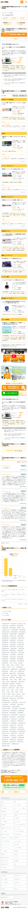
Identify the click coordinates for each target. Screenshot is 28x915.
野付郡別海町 (20, 646)
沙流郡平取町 (13, 625)
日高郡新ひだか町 (6, 629)
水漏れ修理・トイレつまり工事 (7, 837)
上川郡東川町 (13, 721)
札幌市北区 (4, 687)
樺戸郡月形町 (13, 741)
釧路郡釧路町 (13, 650)
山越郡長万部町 (21, 675)
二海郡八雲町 (5, 677)
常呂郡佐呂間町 (13, 634)
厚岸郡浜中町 (5, 644)
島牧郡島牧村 (5, 671)
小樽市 (3, 681)
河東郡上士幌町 (5, 631)
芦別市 (12, 692)
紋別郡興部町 (20, 636)
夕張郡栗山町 (5, 741)
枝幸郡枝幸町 (13, 716)
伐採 (15, 801)
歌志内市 (4, 667)
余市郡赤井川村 (21, 723)
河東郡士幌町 (22, 629)
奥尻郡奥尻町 (5, 673)
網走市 (13, 694)
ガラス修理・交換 (18, 834)
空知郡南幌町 (14, 723)
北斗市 (11, 663)
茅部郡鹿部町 (19, 677)
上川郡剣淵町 (5, 704)
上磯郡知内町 (19, 667)
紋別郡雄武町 (14, 638)
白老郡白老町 (20, 640)
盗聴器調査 (17, 860)
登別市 (12, 665)
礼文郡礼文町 (22, 714)
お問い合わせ (17, 882)
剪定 (2, 801)
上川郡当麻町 (20, 735)
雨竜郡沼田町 (21, 737)
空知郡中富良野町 (16, 706)
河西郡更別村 (14, 652)
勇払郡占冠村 (20, 704)
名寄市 (12, 689)
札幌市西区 (12, 683)
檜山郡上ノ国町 (5, 675)
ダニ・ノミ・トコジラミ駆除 (20, 808)
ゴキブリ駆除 (4, 814)
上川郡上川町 (21, 733)
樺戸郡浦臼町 (20, 741)
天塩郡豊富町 (5, 716)
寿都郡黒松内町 (14, 669)
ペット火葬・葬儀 (18, 847)
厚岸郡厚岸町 (5, 650)
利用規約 (3, 888)
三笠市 (8, 689)
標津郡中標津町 (5, 648)
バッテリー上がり (18, 841)
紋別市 (21, 689)
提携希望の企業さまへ (6, 897)
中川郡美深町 (15, 702)
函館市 (8, 681)
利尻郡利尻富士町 (6, 714)
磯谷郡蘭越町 (20, 658)
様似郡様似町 (13, 627)
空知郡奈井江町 (5, 723)
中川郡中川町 (14, 700)
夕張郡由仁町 (14, 733)
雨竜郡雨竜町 (13, 739)
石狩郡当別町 (5, 663)
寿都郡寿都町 (22, 669)
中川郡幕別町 (13, 654)
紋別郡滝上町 (13, 636)
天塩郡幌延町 (20, 712)
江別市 (8, 692)
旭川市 (24, 679)
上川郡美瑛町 (15, 708)
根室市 (15, 679)
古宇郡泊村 (20, 727)
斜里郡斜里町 (21, 710)
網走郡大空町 (21, 638)
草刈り (3, 804)
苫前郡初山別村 (5, 710)
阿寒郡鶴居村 (5, 646)
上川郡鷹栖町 (14, 737)
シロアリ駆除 (4, 808)
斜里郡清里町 (14, 710)
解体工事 (16, 854)
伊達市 (3, 665)
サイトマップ (4, 885)
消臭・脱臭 (17, 844)
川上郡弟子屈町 (20, 644)
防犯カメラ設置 (4, 860)
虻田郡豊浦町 (5, 640)
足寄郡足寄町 (20, 656)
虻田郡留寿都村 (21, 731)
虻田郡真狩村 (20, 721)
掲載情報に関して (18, 879)
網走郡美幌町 (13, 712)
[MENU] (26, 2)
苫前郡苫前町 (5, 698)
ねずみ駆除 (17, 818)
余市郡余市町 (5, 725)
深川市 (22, 665)
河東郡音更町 (15, 629)
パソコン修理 (3, 771)
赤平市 (3, 692)
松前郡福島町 (5, 660)
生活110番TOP (4, 770)
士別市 (16, 689)
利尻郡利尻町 (15, 714)
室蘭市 (19, 679)
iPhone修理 (4, 867)
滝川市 (13, 667)
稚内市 (21, 692)
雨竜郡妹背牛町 (15, 743)
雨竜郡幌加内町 (5, 700)
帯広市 (3, 689)
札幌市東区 (19, 685)
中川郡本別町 (13, 656)
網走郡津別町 (5, 712)
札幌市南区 (18, 683)
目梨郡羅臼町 (21, 648)
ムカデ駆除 (17, 811)
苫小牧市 (4, 694)
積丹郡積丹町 (5, 727)
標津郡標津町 (14, 648)
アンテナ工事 (17, 821)
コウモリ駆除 (4, 821)
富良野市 (17, 665)
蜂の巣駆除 (4, 811)
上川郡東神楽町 (5, 737)
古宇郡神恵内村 (13, 727)
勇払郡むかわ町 (21, 623)
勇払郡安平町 (14, 623)
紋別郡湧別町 (5, 636)
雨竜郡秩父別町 (5, 745)
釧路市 (22, 687)
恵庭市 (8, 665)
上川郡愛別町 (5, 735)
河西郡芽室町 (20, 650)
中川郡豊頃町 (5, 656)
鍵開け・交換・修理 (5, 834)
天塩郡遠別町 (5, 721)
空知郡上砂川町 (5, 733)
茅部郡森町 (12, 677)
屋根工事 (3, 854)
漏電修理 (3, 824)
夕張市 (23, 694)
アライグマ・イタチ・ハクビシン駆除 (20, 815)
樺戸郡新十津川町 (6, 743)
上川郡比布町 (13, 735)
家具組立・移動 (4, 864)
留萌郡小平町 (13, 698)
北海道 (9, 771)
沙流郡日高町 (5, 625)
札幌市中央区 (11, 687)
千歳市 (11, 679)
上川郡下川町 (22, 702)
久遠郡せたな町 (13, 671)
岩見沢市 (18, 694)
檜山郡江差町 (14, 675)
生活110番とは (4, 875)
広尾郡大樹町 (21, 652)
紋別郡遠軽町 (21, 634)
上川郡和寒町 (13, 704)
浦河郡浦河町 (5, 627)
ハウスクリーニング (5, 844)
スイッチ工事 (4, 831)
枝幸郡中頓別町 (20, 716)
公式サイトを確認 (16, 62)
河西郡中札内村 (5, 652)
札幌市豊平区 (5, 685)
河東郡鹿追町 (5, 642)
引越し (16, 864)
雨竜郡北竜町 (5, 739)
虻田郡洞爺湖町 (14, 631)
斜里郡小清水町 (18, 696)
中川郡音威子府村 (6, 702)
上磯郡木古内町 (5, 669)
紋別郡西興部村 (5, 638)
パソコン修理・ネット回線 (13, 770)
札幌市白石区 (13, 685)
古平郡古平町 (20, 725)
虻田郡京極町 (5, 731)
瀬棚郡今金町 (21, 671)
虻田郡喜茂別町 (13, 731)
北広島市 (20, 663)
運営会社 (16, 888)
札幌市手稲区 (21, 681)
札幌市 (17, 687)
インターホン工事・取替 (19, 831)
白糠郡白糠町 (13, 646)
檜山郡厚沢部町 (20, 673)
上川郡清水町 (20, 642)
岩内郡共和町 (13, 729)
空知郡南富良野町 (6, 706)
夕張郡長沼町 (20, 739)
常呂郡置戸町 (5, 634)
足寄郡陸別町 (5, 658)
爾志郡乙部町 (13, 673)
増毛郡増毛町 (20, 698)
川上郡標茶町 (13, 644)
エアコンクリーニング (6, 847)
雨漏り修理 (17, 837)
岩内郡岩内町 (5, 729)
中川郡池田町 (20, 654)
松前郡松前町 (13, 660)
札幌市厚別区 (5, 683)
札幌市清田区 (14, 681)
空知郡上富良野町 (6, 708)
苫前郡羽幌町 (22, 708)
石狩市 (15, 663)
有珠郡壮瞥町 (13, 640)
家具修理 (16, 851)
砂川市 (9, 667)
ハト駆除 (3, 818)
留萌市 (9, 694)
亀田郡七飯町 (5, 679)
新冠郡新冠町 (20, 625)
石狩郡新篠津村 (20, 660)
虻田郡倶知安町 (20, 729)
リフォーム (17, 857)
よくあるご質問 (4, 882)
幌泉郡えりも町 (20, 627)
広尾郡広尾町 (5, 654)
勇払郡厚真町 (22, 631)
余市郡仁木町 (13, 725)
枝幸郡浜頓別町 (5, 719)
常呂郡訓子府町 (5, 623)
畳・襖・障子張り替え (6, 841)
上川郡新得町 (13, 642)
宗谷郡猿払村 (14, 719)
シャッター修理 (17, 804)
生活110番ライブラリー (19, 875)
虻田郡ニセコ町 (10, 696)
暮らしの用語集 (4, 879)
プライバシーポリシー (18, 885)
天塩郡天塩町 (21, 719)
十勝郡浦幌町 (13, 658)
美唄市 (16, 692)
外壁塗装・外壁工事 (5, 857)
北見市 (3, 696)
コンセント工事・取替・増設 (20, 824)
